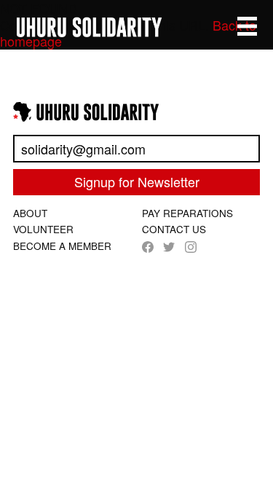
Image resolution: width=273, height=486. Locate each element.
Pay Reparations (187, 213)
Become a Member (62, 246)
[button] (247, 26)
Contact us (174, 229)
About (30, 213)
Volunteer (43, 229)
